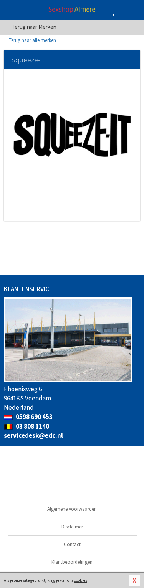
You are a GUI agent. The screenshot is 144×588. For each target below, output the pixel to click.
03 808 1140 (32, 426)
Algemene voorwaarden (72, 509)
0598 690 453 (34, 416)
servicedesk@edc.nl (33, 435)
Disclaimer (72, 526)
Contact (72, 544)
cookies (80, 580)
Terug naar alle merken (32, 40)
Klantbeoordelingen (72, 562)
